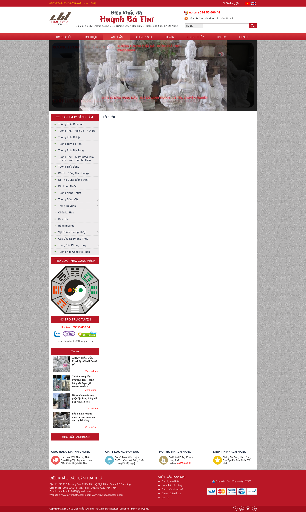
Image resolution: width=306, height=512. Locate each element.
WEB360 (145, 509)
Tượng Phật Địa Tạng (71, 150)
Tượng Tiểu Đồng (68, 166)
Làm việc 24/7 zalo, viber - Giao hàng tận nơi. (211, 18)
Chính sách (144, 37)
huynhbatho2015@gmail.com (79, 341)
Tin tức (221, 37)
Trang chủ (63, 37)
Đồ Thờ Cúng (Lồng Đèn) (73, 179)
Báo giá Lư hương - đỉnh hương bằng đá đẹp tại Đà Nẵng (83, 417)
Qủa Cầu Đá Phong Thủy (73, 238)
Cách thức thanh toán (173, 489)
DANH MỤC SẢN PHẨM (77, 117)
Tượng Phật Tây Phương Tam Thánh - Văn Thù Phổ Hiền (76, 158)
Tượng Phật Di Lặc (69, 137)
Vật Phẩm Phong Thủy (72, 232)
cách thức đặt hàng (172, 485)
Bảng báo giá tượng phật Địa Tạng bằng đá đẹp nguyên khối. (84, 398)
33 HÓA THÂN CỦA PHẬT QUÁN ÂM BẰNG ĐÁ (84, 361)
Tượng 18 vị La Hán (70, 143)
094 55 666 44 (210, 12)
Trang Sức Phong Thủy (72, 245)
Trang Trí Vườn (67, 206)
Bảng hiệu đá (66, 225)
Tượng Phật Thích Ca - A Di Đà (76, 130)
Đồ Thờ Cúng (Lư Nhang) (73, 173)
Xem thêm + (91, 371)
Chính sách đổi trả (171, 493)
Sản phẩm (116, 37)
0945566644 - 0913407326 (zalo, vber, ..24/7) (72, 3)
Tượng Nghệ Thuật (69, 192)
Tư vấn (169, 37)
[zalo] (57, 336)
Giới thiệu (90, 37)
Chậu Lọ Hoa (66, 212)
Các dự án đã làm (171, 481)
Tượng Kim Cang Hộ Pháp (74, 251)
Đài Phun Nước (67, 186)
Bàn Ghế (63, 219)
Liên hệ (244, 37)
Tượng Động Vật (68, 199)
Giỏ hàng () (232, 3)
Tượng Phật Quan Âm (71, 124)
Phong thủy (195, 37)
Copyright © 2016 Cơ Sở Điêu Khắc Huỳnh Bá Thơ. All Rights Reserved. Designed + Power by (99, 509)
